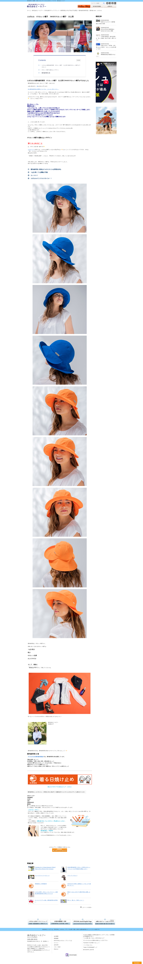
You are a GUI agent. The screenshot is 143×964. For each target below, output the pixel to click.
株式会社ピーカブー (37, 10)
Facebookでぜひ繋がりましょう (91, 942)
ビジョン (56, 942)
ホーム (29, 10)
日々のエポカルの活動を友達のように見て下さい (95, 940)
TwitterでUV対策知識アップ (90, 947)
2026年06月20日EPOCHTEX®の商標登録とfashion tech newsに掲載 (108, 29)
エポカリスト (31, 149)
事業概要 (56, 938)
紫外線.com (93, 10)
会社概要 (56, 936)
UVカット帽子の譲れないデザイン (50, 70)
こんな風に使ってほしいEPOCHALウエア (93, 938)
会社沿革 (56, 944)
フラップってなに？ (72, 875)
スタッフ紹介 (57, 947)
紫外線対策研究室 (83, 10)
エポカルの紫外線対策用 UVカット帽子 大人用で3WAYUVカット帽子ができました (61, 66)
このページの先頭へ (87, 907)
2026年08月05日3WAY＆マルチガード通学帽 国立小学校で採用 (106, 22)
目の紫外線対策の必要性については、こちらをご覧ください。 (43, 89)
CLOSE (78, 60)
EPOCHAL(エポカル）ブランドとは (63, 940)
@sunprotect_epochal (88, 949)
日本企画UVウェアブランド (51, 10)
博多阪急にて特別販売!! (41, 883)
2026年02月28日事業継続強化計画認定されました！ (105, 54)
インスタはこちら (87, 945)
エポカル (99, 10)
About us (56, 949)
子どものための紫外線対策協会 (35, 756)
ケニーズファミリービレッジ (42, 875)
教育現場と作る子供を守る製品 (69, 10)
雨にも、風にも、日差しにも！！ (75, 900)
